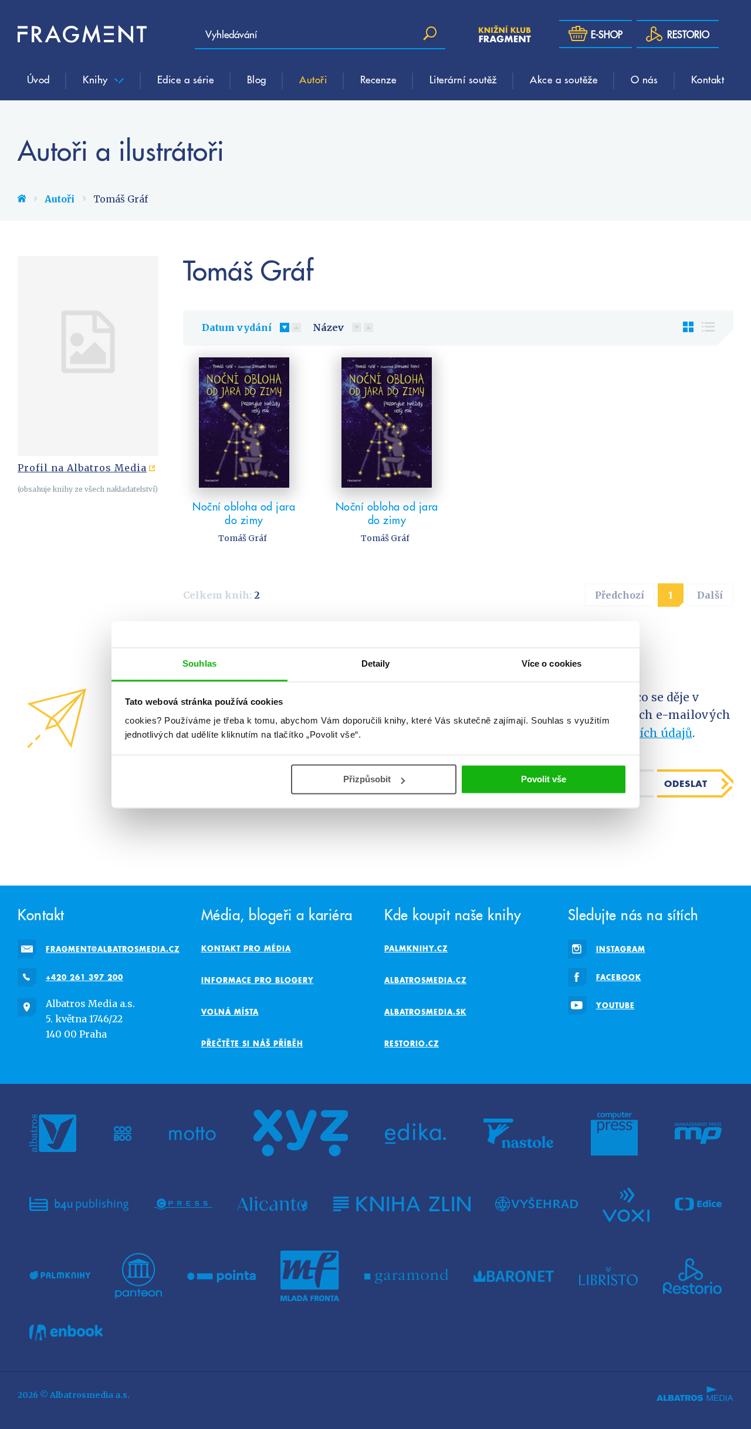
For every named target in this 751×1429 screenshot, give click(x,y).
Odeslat (686, 783)
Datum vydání (237, 327)
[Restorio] (692, 1276)
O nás (644, 79)
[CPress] (183, 1203)
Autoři (313, 79)
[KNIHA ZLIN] (402, 1203)
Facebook (618, 977)
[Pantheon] (138, 1276)
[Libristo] (608, 1276)
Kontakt (708, 79)
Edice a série (185, 79)
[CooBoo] (123, 1133)
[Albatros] (53, 1133)
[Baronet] (514, 1276)
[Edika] (415, 1133)
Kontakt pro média (246, 948)
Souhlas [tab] (199, 663)
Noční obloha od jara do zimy (243, 513)
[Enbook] (66, 1332)
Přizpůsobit (367, 779)
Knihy (97, 79)
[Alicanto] (272, 1203)
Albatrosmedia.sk (425, 1011)
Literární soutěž (463, 79)
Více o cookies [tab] (551, 663)
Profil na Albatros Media (82, 467)
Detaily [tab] (375, 663)
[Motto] (192, 1133)
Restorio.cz (411, 1043)
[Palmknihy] (60, 1276)
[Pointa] (221, 1276)
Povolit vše (543, 779)
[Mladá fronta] (310, 1276)
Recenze (378, 79)
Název (328, 327)
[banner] (82, 34)
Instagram (620, 949)
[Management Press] (698, 1133)
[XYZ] (300, 1133)
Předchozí (619, 595)
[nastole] (519, 1133)
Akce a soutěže (563, 79)
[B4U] (79, 1203)
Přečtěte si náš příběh (252, 1043)
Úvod (38, 79)
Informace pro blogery (257, 980)
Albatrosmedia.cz (425, 980)
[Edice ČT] (698, 1203)
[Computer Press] (614, 1133)
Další (710, 595)
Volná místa (230, 1011)
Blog (256, 79)
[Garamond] (406, 1276)
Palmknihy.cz (416, 948)
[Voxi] (626, 1203)
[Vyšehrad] (536, 1203)
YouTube (615, 1005)
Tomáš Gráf (242, 538)
